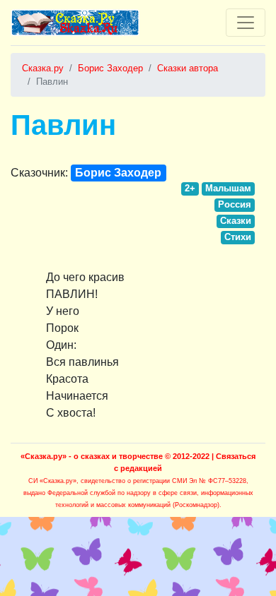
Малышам (228, 188)
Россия (234, 204)
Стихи (237, 237)
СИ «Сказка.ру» (52, 480)
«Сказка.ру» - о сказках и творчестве (92, 456)
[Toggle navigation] (245, 22)
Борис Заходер (118, 173)
